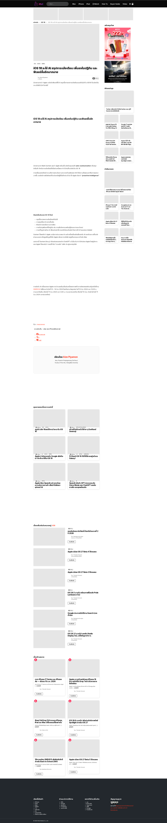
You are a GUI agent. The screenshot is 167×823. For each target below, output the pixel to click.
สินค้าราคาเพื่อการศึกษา (40, 814)
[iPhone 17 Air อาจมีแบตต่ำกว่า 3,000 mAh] (111, 199)
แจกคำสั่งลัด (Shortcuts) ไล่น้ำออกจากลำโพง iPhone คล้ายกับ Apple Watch (118, 190)
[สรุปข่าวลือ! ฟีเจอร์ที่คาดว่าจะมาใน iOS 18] (49, 418)
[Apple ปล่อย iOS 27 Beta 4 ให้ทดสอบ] (49, 557)
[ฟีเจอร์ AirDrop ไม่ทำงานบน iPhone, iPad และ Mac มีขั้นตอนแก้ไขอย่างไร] (49, 709)
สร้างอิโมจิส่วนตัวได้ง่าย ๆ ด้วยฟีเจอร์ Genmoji (82, 430)
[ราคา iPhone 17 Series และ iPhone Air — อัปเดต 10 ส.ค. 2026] (49, 668)
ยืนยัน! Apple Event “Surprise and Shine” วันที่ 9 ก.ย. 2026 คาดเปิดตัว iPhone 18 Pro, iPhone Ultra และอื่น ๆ (45, 17)
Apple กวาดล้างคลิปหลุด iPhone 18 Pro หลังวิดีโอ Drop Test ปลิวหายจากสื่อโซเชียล (83, 681)
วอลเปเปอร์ (89, 805)
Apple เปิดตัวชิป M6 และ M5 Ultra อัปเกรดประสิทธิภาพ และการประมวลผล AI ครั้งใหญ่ (120, 17)
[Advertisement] (66, 100)
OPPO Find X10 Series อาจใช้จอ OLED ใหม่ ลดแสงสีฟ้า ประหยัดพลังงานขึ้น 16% (111, 142)
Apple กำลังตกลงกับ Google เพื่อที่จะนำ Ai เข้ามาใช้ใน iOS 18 (49, 457)
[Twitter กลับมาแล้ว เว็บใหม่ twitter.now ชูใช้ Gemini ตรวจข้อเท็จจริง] (119, 99)
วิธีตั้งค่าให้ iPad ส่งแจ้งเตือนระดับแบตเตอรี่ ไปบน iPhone (126, 223)
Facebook (89, 809)
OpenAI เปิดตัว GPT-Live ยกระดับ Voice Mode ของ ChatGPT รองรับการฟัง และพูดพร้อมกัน (82, 485)
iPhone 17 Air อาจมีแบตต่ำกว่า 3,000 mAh (111, 206)
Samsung (86, 454)
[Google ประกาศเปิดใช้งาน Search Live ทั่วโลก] (49, 619)
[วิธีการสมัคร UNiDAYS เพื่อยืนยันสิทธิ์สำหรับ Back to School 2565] (49, 748)
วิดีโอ (62, 802)
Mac (74, 4)
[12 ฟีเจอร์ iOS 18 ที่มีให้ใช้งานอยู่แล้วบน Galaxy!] (83, 445)
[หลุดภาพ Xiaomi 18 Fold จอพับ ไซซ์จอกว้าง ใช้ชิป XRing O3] (111, 118)
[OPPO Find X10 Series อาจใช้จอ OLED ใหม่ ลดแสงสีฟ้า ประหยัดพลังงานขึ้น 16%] (111, 135)
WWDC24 (36, 289)
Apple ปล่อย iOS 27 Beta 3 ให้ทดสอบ (82, 572)
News (50, 454)
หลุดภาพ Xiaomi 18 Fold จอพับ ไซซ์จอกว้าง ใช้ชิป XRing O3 (111, 126)
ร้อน (35, 660)
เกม (87, 802)
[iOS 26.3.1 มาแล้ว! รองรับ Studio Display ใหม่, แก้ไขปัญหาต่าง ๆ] (49, 639)
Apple (80, 454)
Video (125, 4)
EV (36, 811)
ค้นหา (49, 4)
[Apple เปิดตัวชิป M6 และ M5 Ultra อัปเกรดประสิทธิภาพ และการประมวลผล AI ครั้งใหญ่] (121, 14)
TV (36, 808)
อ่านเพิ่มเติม (71, 541)
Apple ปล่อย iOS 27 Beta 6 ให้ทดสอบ (111, 222)
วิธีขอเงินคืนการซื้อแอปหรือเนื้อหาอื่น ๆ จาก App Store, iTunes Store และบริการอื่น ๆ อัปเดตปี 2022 (111, 239)
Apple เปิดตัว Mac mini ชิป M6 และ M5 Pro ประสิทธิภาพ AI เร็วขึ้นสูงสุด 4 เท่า (70, 17)
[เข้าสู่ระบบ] (133, 4)
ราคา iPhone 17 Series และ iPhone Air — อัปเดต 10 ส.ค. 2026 (48, 680)
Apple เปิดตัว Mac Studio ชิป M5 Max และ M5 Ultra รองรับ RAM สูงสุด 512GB (95, 17)
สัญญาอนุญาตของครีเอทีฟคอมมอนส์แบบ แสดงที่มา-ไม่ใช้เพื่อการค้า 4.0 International (122, 808)
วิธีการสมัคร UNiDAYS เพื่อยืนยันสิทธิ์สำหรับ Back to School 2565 (49, 760)
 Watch (96, 4)
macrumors (41, 324)
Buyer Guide (115, 4)
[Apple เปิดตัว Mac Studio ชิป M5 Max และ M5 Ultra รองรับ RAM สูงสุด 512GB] (96, 14)
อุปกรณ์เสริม (38, 812)
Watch (37, 806)
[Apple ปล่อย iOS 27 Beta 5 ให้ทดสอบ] (83, 748)
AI (42, 454)
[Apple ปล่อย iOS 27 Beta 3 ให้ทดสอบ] (49, 578)
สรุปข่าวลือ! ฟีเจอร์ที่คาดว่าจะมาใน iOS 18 (49, 430)
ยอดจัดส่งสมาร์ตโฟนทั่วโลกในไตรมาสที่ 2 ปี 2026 (83, 532)
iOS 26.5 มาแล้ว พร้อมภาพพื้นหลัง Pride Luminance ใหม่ (83, 594)
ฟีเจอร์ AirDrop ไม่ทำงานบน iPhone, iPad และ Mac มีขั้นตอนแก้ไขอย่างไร (48, 721)
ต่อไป (133, 14)
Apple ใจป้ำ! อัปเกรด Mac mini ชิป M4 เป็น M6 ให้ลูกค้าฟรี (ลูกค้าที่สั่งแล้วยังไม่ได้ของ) (126, 142)
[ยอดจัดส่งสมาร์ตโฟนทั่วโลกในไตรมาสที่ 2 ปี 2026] (49, 537)
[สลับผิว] (130, 4)
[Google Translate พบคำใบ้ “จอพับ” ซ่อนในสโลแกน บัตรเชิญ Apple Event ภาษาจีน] (127, 118)
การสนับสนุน (64, 806)
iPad (88, 4)
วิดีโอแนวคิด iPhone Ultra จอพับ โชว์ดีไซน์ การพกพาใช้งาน (111, 159)
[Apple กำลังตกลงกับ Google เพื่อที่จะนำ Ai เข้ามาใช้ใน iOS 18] (49, 445)
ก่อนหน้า (34, 14)
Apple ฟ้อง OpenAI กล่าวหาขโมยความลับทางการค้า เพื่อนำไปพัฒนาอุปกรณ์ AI (47, 485)
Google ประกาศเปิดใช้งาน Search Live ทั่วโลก (82, 614)
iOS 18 (46, 427)
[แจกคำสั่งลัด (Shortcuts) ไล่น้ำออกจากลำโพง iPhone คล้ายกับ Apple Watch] (119, 179)
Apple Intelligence (81, 427)
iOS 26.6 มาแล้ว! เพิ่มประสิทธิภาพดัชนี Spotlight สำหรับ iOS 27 (83, 721)
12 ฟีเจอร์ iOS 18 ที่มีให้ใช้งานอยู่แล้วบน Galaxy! (83, 457)
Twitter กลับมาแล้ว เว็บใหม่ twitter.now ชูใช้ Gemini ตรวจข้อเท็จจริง (118, 110)
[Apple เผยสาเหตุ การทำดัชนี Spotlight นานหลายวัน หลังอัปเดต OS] (127, 151)
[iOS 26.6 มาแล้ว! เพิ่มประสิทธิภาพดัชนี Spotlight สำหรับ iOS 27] (83, 709)
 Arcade (89, 803)
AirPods (37, 809)
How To (105, 4)
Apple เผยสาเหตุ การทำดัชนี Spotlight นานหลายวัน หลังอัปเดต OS (126, 159)
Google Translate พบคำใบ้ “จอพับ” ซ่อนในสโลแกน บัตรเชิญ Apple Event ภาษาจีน (126, 126)
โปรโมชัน (63, 803)
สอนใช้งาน (63, 805)
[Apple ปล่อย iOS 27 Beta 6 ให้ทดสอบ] (111, 216)
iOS (43, 427)
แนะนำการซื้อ (64, 808)
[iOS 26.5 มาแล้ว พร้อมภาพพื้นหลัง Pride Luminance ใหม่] (49, 598)
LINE (88, 806)
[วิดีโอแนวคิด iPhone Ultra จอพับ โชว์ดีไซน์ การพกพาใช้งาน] (111, 151)
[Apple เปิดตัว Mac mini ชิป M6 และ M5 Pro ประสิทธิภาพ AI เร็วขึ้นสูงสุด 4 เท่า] (70, 14)
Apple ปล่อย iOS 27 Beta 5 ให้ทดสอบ (83, 759)
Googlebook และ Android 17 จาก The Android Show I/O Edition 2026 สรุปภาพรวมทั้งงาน (127, 207)
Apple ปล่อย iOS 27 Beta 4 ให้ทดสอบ (82, 552)
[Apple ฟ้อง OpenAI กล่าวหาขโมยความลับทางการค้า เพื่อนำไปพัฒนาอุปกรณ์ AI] (49, 472)
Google (89, 808)
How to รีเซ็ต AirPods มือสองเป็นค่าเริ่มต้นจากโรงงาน (126, 239)
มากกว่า (39, 686)
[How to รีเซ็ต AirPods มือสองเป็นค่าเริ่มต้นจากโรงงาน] (127, 232)
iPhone (81, 4)
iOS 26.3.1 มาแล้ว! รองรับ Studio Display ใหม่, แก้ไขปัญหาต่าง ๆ (80, 635)
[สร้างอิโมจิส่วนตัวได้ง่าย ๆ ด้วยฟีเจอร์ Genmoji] (83, 418)
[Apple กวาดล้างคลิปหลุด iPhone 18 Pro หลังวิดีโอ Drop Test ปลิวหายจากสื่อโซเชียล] (83, 668)
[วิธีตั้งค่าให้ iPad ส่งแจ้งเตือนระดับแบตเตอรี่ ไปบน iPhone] (127, 216)
